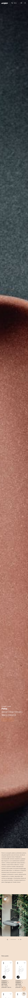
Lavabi (9, 706)
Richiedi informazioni (7, 719)
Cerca (15, 3)
